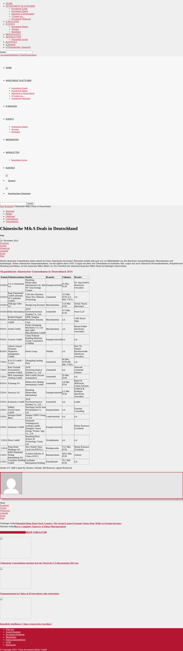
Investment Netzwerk (21, 19)
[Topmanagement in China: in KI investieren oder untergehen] (15, 588)
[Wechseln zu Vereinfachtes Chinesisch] (18, 47)
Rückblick (16, 32)
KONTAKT (11, 42)
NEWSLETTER (13, 37)
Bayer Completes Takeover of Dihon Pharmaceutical (40, 526)
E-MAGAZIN (12, 21)
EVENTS (10, 24)
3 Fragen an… (17, 16)
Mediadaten (11, 637)
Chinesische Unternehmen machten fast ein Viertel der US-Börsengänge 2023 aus (39, 563)
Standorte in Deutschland (22, 14)
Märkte (9, 214)
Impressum (11, 645)
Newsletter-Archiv (19, 39)
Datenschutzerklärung (15, 639)
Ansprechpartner (13, 632)
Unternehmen (12, 219)
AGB (8, 642)
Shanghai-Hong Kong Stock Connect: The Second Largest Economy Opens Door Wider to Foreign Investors (69, 523)
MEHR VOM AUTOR (36, 532)
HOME (9, 3)
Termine (15, 29)
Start (2, 206)
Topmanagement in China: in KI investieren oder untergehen (29, 593)
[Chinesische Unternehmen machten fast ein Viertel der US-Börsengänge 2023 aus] (15, 557)
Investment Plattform (15, 634)
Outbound (10, 216)
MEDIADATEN (13, 34)
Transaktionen (12, 221)
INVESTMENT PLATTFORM (20, 6)
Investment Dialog (19, 11)
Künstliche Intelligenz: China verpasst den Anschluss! (26, 624)
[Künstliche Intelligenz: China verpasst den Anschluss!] (15, 618)
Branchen (9, 206)
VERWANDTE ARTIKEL (13, 532)
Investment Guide (19, 8)
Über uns (10, 629)
